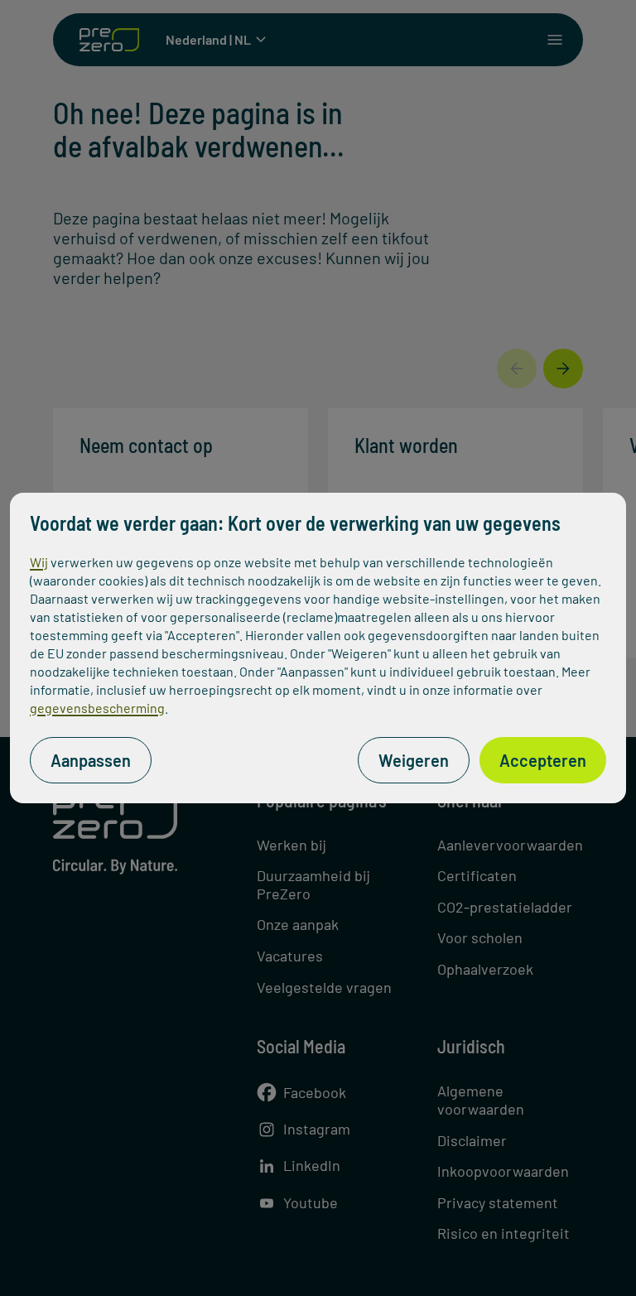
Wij (39, 562)
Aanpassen (91, 760)
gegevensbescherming (97, 707)
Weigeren (413, 760)
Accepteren (542, 760)
